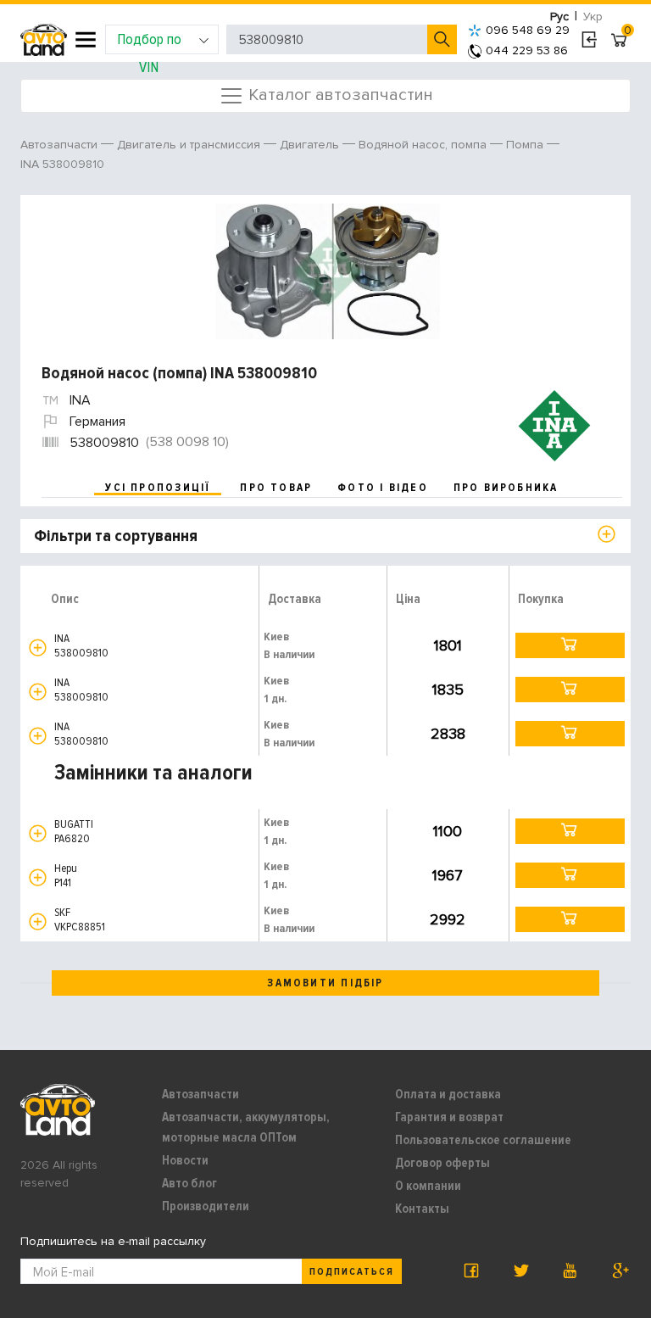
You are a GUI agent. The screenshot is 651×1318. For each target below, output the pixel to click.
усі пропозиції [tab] (157, 487)
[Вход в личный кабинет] (588, 40)
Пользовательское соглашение (483, 1140)
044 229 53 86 (527, 50)
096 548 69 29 (528, 30)
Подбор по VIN (149, 42)
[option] (327, 271)
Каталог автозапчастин (338, 94)
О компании (428, 1185)
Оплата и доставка (448, 1094)
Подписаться (351, 1271)
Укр (593, 16)
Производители (205, 1206)
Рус (559, 16)
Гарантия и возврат (449, 1117)
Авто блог (189, 1183)
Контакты (422, 1208)
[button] (37, 647)
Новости (185, 1160)
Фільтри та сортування (116, 536)
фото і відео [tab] (382, 487)
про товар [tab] (276, 487)
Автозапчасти (200, 1094)
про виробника (506, 487)
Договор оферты (442, 1162)
